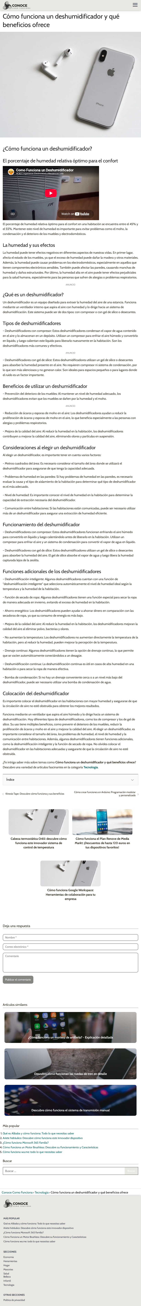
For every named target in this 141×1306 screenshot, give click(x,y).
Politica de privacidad (14, 1300)
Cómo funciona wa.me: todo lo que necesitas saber (32, 1152)
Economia (8, 1257)
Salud (6, 1273)
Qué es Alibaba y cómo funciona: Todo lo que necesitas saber (38, 1133)
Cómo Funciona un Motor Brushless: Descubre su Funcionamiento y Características (50, 1147)
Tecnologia (8, 1284)
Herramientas (10, 1261)
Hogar (6, 1265)
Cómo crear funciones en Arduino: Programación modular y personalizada (104, 794)
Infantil (7, 1280)
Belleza (7, 1276)
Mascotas (8, 1269)
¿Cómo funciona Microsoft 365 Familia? (25, 1142)
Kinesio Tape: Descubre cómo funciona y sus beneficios (35, 793)
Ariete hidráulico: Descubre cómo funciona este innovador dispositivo (43, 1138)
